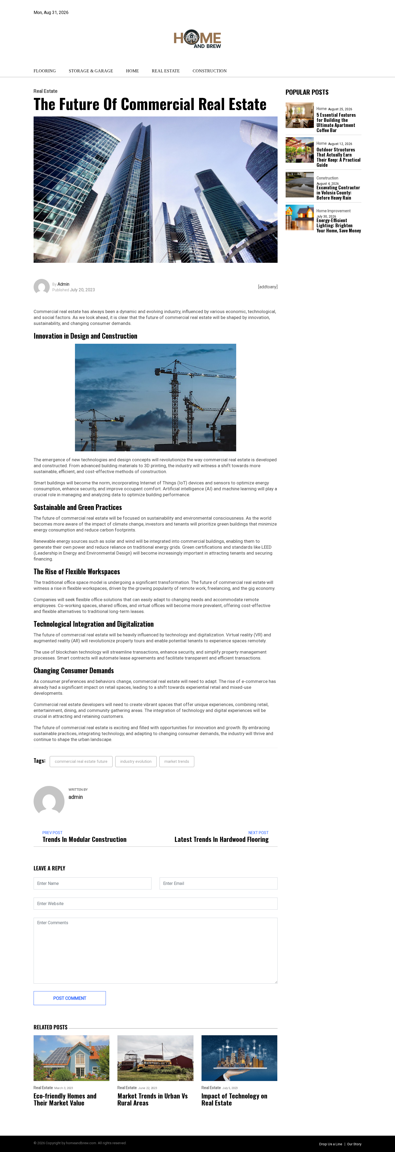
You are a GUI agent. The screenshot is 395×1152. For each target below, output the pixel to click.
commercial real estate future (81, 761)
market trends (176, 761)
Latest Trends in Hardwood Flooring (222, 838)
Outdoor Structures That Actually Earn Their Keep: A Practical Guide (339, 157)
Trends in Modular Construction (84, 838)
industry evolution (136, 761)
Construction (210, 71)
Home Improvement (334, 211)
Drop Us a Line (330, 1144)
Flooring (45, 71)
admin (63, 284)
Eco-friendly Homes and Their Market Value (65, 1099)
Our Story (354, 1144)
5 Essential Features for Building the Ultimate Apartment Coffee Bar (336, 122)
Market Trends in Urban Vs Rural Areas (152, 1099)
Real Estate (166, 71)
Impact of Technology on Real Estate (234, 1099)
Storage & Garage (91, 71)
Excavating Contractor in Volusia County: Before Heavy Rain (338, 192)
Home (132, 71)
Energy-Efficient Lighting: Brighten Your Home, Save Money (339, 225)
